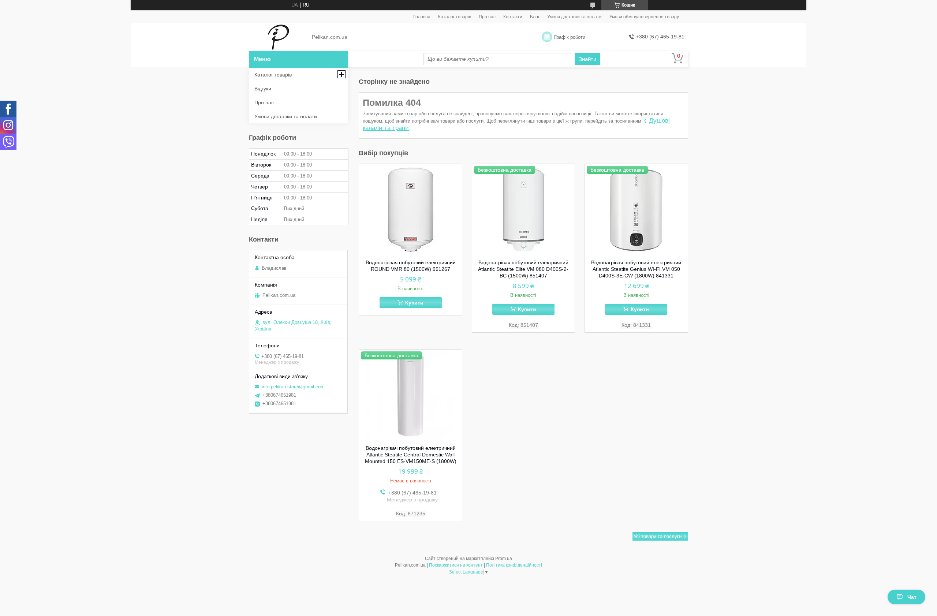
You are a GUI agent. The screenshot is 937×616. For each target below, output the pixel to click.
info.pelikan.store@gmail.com (293, 386)
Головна (421, 16)
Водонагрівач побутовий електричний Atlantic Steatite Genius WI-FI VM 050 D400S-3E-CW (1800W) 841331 (636, 269)
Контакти (512, 16)
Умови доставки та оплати (574, 16)
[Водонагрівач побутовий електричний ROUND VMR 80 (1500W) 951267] (410, 209)
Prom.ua (503, 558)
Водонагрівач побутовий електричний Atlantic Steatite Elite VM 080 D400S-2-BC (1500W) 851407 (523, 269)
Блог (535, 16)
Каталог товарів (454, 16)
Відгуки (262, 89)
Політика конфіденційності (514, 565)
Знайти (587, 59)
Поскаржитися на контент (456, 565)
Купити (414, 303)
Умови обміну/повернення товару (644, 16)
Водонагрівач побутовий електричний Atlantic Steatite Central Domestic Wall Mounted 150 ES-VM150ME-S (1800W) (410, 454)
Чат (912, 597)
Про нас (487, 16)
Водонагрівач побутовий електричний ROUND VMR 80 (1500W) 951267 (411, 266)
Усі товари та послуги (658, 536)
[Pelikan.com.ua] (278, 37)
